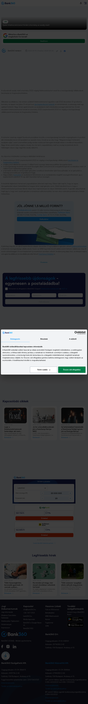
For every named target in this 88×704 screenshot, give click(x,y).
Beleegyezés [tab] (15, 339)
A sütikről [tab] (72, 339)
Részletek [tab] (44, 339)
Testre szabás (42, 370)
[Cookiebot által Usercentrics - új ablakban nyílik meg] (76, 332)
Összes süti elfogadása (71, 370)
